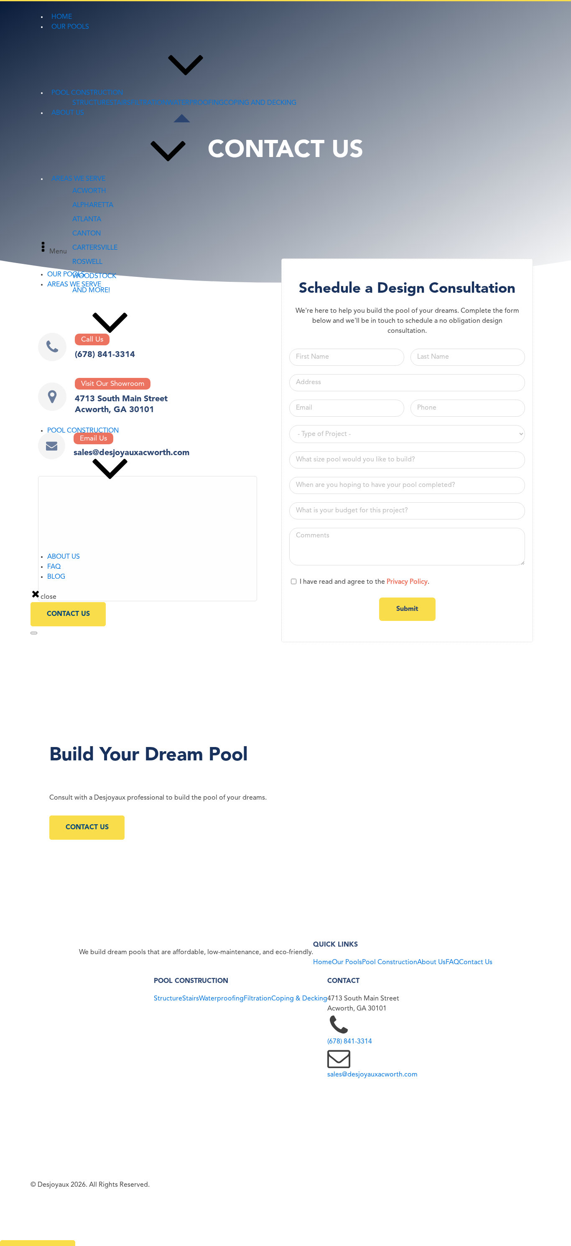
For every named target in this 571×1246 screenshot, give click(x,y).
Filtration (257, 998)
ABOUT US (63, 557)
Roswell (69, 411)
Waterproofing (221, 998)
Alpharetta (74, 421)
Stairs (190, 998)
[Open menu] (34, 633)
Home (322, 962)
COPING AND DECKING (260, 103)
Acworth (71, 360)
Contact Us (475, 962)
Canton (69, 390)
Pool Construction (389, 962)
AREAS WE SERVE (74, 284)
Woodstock (75, 401)
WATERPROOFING (195, 103)
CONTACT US (68, 614)
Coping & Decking (299, 998)
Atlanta (68, 370)
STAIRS (120, 103)
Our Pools (347, 962)
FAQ (54, 567)
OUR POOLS (66, 274)
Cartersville (75, 380)
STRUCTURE (91, 103)
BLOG (56, 577)
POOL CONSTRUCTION (83, 431)
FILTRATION (149, 103)
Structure (168, 998)
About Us (431, 962)
